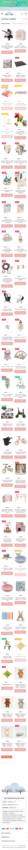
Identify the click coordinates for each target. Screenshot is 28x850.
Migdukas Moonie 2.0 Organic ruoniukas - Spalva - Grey (20, 745)
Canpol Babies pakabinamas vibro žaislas (20, 133)
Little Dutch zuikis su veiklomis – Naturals (20, 627)
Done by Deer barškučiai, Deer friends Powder (20, 221)
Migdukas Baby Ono (20, 656)
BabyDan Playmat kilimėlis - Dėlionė (20, 76)
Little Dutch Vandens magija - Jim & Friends (20, 598)
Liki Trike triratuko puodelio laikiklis (7, 452)
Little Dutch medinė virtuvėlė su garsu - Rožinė (21, 540)
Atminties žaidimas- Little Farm (7, 76)
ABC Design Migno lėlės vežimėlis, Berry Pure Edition (7, 47)
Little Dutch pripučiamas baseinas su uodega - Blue (20, 570)
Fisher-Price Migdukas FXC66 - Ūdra (7, 395)
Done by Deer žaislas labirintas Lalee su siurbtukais (20, 192)
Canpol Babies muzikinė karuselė (7, 132)
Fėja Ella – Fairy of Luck (21, 337)
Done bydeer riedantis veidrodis (20, 279)
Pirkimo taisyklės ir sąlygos (9, 847)
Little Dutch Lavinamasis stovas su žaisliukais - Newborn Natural (20, 511)
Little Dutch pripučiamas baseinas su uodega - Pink (7, 599)
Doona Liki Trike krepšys (20, 309)
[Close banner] (26, 3)
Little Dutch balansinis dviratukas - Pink (20, 452)
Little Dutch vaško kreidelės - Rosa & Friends (7, 628)
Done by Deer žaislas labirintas (7, 191)
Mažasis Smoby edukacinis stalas (7, 657)
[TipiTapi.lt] (9, 13)
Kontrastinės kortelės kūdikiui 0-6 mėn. (7, 424)
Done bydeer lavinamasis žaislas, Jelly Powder (21, 250)
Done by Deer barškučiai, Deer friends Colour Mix (7, 221)
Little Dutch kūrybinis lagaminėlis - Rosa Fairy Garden (7, 511)
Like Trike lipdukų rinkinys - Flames (20, 424)
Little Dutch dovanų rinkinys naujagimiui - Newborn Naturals (20, 481)
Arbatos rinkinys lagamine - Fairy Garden (21, 46)
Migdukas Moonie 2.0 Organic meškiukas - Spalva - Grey (20, 715)
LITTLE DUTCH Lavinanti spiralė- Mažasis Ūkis (7, 540)
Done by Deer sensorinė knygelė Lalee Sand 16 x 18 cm (7, 162)
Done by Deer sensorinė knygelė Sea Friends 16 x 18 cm (20, 162)
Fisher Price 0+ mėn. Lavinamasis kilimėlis (20, 367)
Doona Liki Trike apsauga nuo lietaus (7, 309)
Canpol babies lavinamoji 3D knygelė (20, 104)
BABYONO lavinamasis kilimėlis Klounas (7, 104)
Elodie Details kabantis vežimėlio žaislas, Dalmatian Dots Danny (7, 338)
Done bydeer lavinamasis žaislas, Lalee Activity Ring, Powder (7, 280)
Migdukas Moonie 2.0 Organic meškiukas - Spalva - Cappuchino (20, 686)
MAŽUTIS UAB (23, 845)
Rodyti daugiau (6, 756)
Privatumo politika (21, 847)
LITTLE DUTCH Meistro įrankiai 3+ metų (7, 569)
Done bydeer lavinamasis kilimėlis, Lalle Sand (7, 250)
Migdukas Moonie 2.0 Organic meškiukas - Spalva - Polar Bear (7, 745)
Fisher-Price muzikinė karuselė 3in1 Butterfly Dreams (20, 396)
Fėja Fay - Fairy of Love (7, 366)
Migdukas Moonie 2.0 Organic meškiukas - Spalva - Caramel (7, 715)
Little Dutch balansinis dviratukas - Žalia (7, 480)
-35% (18, 5)
